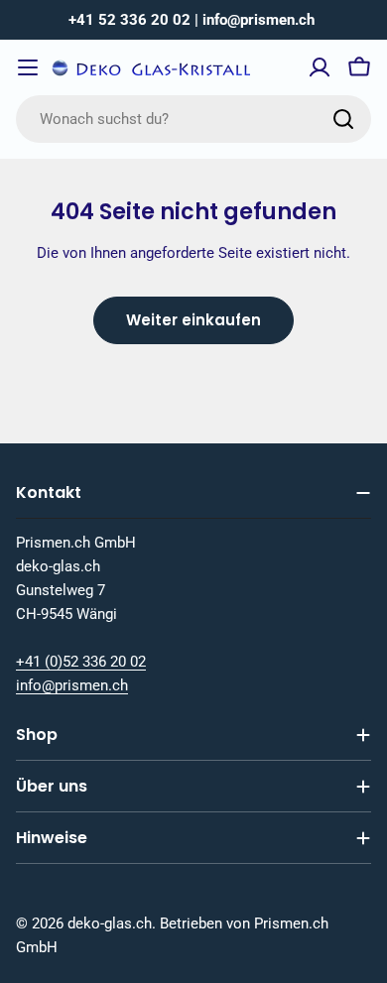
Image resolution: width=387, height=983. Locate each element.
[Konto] (319, 67)
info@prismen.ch (72, 685)
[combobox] (193, 119)
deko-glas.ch (109, 923)
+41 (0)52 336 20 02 (81, 662)
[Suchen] (343, 119)
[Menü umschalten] (28, 67)
